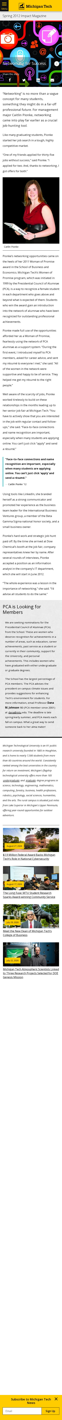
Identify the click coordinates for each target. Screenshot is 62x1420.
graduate (31, 780)
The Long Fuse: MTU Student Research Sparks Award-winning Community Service (29, 891)
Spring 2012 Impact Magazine (24, 16)
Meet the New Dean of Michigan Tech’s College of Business (27, 929)
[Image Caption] (56, 63)
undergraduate (11, 780)
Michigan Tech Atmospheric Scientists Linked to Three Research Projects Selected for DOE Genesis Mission (31, 969)
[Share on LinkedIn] (38, 80)
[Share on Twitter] (24, 80)
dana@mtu (14, 712)
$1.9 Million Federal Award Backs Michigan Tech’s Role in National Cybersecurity (29, 853)
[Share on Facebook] (9, 80)
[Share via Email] (52, 80)
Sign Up (50, 1411)
